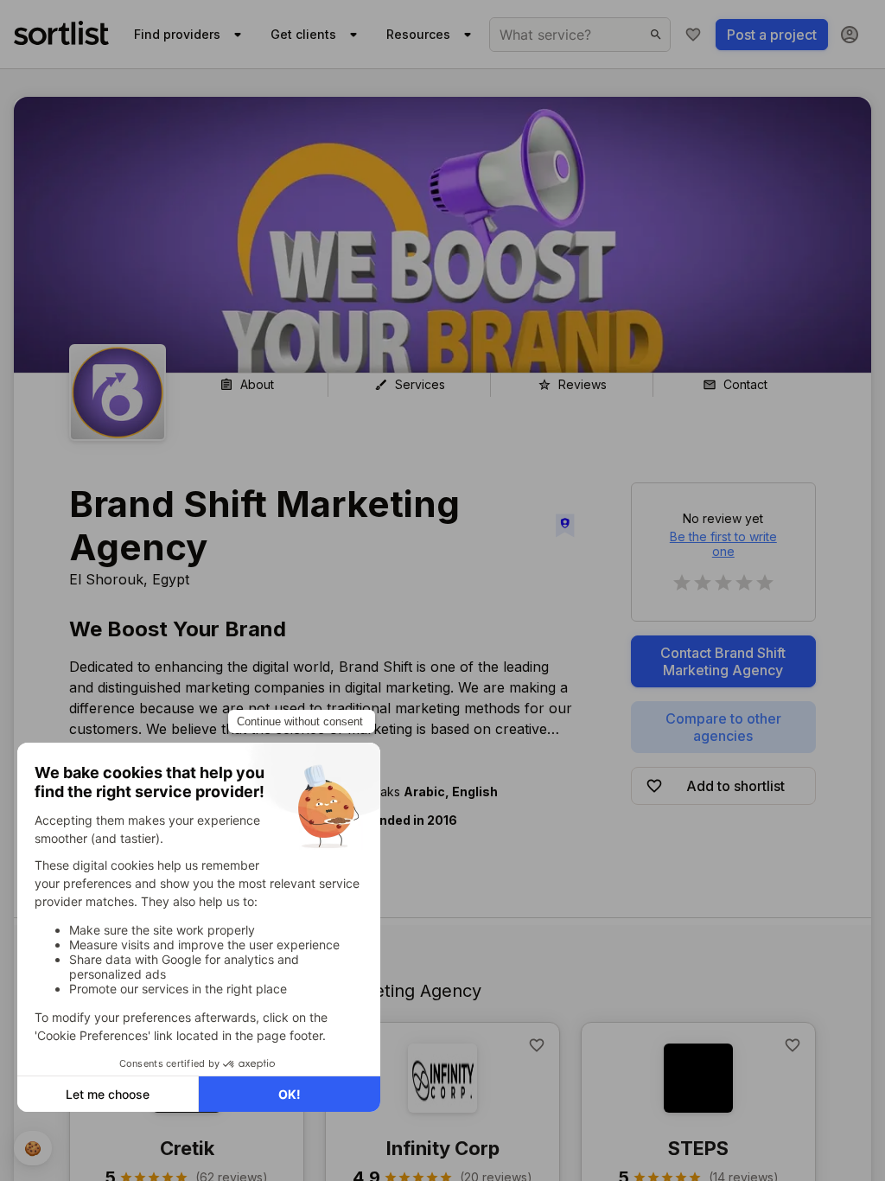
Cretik (187, 1148)
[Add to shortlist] (536, 1045)
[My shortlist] (693, 34)
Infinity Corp (443, 1148)
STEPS (698, 1148)
